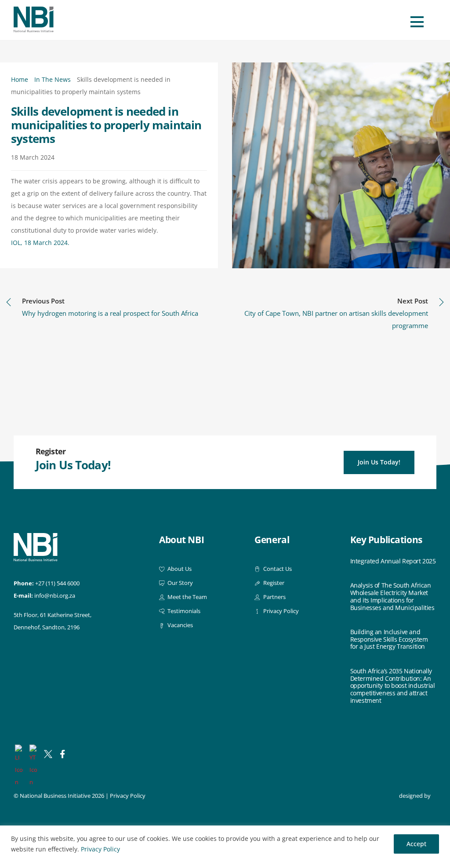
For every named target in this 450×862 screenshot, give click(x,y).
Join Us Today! (379, 462)
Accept (416, 844)
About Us (179, 569)
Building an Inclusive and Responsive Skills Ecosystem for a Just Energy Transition (389, 639)
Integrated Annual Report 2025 (393, 561)
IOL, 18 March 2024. (40, 242)
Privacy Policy (100, 849)
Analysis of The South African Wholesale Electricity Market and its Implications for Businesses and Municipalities (392, 596)
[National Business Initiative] (34, 29)
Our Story (179, 583)
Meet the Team (186, 597)
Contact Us (276, 569)
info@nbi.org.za (54, 595)
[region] (225, 843)
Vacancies (179, 625)
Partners (273, 597)
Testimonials (183, 611)
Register (273, 583)
